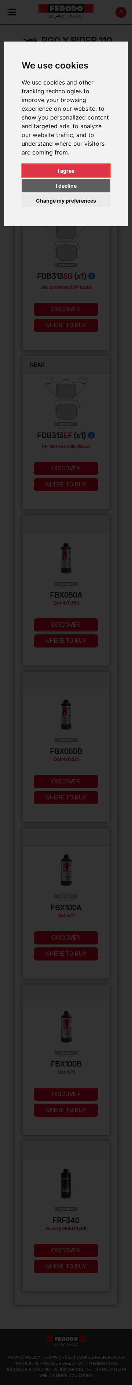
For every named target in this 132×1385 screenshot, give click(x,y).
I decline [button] (66, 186)
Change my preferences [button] (66, 200)
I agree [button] (66, 171)
